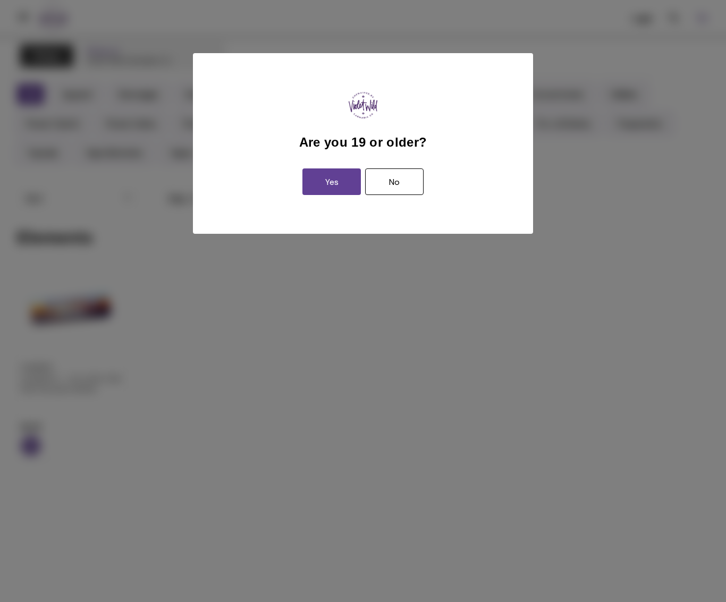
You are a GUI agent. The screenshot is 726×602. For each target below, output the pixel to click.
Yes (332, 182)
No (394, 182)
